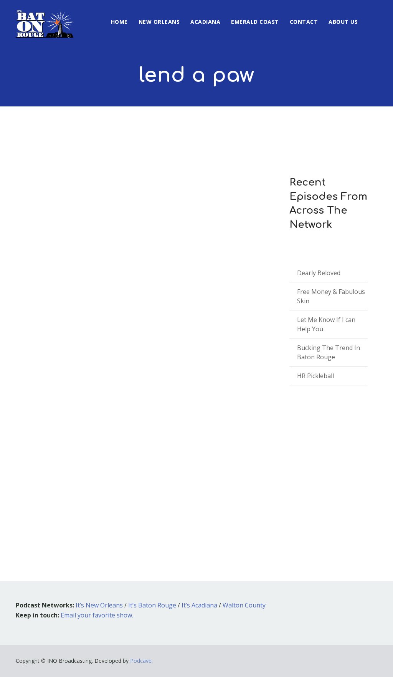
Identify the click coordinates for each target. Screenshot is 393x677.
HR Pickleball (315, 376)
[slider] (246, 492)
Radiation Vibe (60, 426)
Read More (42, 509)
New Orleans (159, 21)
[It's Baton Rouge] (44, 19)
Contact (304, 21)
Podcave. (141, 660)
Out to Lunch (104, 438)
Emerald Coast (255, 21)
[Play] (50, 486)
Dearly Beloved (318, 273)
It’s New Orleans (99, 605)
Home (119, 21)
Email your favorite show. (97, 615)
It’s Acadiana (199, 605)
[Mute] (229, 488)
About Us (343, 21)
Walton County (244, 605)
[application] (142, 486)
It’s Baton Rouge (152, 605)
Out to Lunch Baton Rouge (161, 438)
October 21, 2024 (50, 438)
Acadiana (205, 21)
